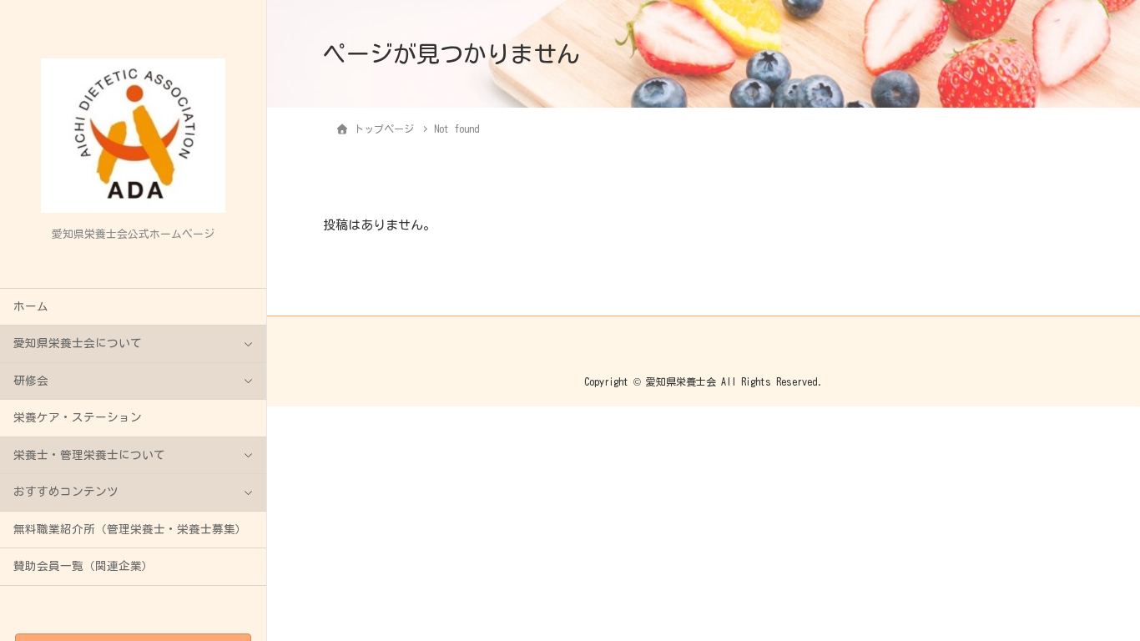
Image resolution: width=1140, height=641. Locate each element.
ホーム (30, 306)
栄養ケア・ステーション (77, 417)
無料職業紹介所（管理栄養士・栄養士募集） (130, 529)
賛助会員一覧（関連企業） (83, 566)
